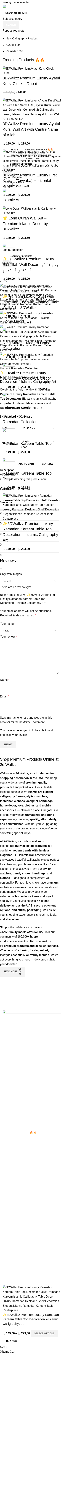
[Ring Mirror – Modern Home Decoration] (9, 333)
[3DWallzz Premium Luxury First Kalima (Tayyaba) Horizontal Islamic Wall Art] (32, 160)
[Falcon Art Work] (9, 399)
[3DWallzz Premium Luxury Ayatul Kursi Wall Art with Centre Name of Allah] (32, 109)
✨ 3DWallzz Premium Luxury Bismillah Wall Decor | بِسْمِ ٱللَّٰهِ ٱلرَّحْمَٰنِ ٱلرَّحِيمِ (31, 264)
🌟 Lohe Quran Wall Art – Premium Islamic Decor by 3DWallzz (25, 223)
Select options (44, 1333)
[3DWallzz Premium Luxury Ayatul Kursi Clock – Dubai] (32, 70)
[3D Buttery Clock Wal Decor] (9, 369)
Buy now (11, 1341)
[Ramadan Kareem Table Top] (9, 434)
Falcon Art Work (16, 408)
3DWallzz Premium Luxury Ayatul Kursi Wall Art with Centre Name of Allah (31, 129)
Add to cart (26, 464)
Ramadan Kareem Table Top (27, 443)
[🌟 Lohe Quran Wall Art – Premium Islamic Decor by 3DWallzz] (32, 210)
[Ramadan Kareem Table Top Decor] (9, 464)
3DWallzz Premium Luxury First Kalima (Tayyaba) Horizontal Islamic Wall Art (30, 180)
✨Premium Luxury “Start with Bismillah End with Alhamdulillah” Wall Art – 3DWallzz (31, 302)
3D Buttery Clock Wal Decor (27, 378)
